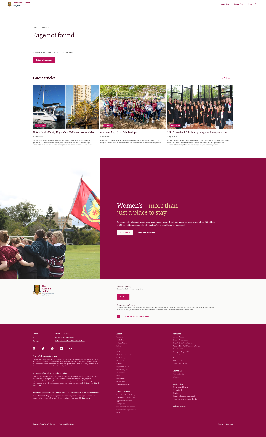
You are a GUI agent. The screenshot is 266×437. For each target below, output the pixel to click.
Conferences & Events (180, 387)
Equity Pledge (121, 358)
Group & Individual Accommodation (184, 396)
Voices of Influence (179, 358)
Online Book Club (179, 349)
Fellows (119, 346)
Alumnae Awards (178, 337)
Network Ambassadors (180, 340)
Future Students (123, 391)
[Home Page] (18, 4)
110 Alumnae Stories (179, 361)
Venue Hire (178, 384)
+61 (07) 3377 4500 (62, 333)
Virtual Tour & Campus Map (125, 398)
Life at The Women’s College (126, 395)
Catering (175, 393)
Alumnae (177, 333)
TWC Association (122, 349)
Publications (120, 379)
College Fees (121, 404)
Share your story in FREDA (181, 352)
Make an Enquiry (178, 374)
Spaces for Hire (178, 390)
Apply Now (225, 4)
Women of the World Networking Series (186, 346)
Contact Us (177, 370)
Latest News (120, 382)
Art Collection (121, 373)
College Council (121, 343)
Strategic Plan (121, 361)
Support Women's (122, 367)
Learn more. (86, 398)
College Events (179, 406)
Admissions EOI (178, 377)
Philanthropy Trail (122, 370)
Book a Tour (238, 4)
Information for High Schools (126, 410)
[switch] (252, 4)
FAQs (118, 413)
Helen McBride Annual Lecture (183, 343)
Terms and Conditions (66, 424)
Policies (119, 364)
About (119, 333)
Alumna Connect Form (180, 364)
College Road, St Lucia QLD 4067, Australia (69, 341)
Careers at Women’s (123, 385)
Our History (120, 340)
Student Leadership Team (125, 355)
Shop (118, 376)
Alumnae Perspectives (180, 355)
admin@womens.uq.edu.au (64, 337)
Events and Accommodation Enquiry (185, 399)
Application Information (124, 401)
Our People (120, 352)
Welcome (119, 337)
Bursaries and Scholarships (125, 407)
